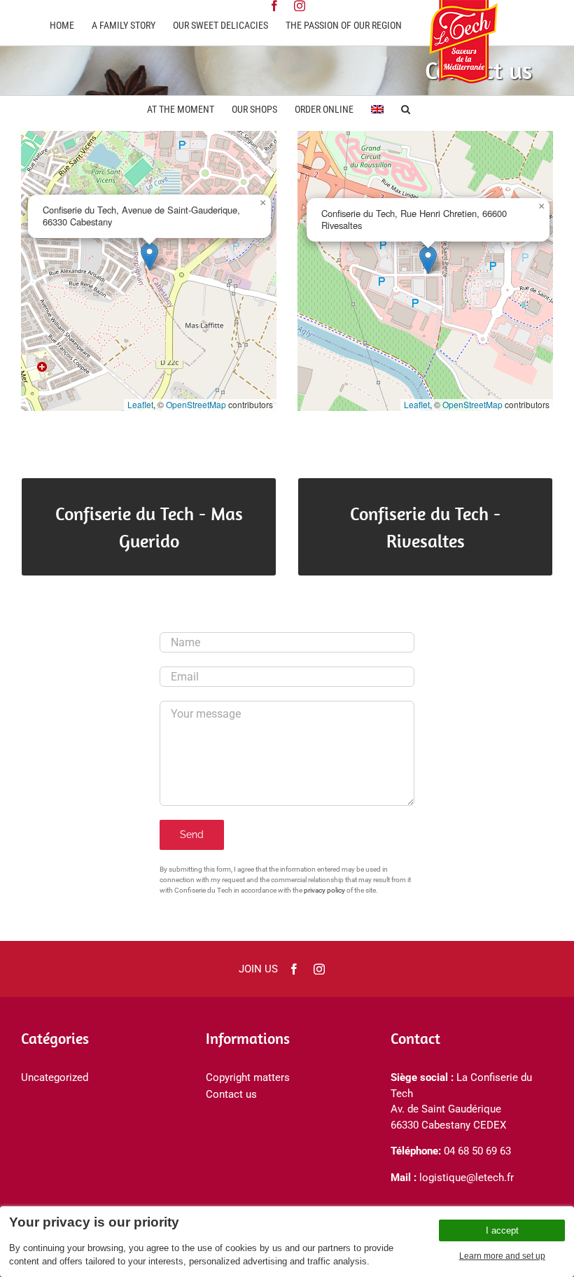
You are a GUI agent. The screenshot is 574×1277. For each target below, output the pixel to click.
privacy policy (324, 890)
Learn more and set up (502, 1256)
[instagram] (319, 969)
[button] (405, 108)
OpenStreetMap (196, 404)
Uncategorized (54, 1077)
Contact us (231, 1094)
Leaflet (140, 404)
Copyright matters (248, 1077)
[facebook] (294, 969)
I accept (502, 1230)
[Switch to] (377, 108)
